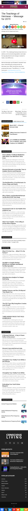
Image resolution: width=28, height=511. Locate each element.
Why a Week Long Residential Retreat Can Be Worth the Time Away (13, 196)
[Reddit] (15, 27)
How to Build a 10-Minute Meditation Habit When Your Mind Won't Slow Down (13, 156)
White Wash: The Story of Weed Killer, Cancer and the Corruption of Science (21, 114)
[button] (2, 7)
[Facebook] (4, 27)
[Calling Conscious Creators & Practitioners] (5, 134)
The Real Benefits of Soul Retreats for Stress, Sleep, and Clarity (14, 183)
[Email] (21, 27)
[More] (24, 27)
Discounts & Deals (6, 237)
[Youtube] (22, 443)
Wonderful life (14, 503)
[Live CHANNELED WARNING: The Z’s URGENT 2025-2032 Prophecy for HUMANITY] (5, 141)
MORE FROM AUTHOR (19, 121)
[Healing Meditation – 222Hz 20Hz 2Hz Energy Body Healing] (5, 469)
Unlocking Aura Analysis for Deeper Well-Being (13, 278)
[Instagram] (10, 443)
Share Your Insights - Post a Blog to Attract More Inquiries (13, 222)
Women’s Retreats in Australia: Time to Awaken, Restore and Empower (14, 170)
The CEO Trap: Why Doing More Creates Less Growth (14, 304)
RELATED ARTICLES (7, 121)
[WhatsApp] (18, 102)
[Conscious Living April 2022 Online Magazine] (5, 454)
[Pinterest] (12, 27)
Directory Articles (6, 151)
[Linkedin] (9, 27)
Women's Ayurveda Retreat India (12, 348)
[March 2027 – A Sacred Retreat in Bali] (5, 127)
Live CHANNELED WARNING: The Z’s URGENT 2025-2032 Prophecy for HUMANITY (18, 141)
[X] (6, 27)
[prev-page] (2, 147)
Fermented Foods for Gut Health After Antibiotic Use (14, 209)
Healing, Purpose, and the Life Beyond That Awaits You (13, 291)
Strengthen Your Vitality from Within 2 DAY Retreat (14, 360)
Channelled (11, 10)
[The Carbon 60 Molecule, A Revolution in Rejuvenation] (5, 461)
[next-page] (5, 147)
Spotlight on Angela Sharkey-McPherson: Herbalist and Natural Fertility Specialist (12, 264)
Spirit (6, 10)
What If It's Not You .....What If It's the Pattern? (13, 252)
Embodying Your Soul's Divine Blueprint (11, 385)
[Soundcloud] (14, 443)
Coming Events (6, 332)
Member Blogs (5, 247)
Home (2, 10)
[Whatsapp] (18, 27)
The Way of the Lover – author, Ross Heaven (7, 112)
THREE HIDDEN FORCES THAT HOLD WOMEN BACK (13, 317)
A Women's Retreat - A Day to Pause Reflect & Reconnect (13, 336)
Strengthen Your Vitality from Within (13, 373)
